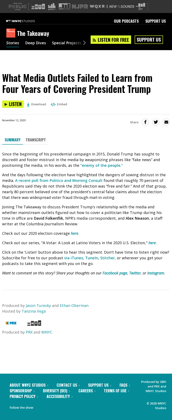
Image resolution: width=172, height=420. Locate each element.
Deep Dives (35, 43)
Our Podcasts (126, 21)
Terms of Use (115, 390)
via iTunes (73, 257)
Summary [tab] (13, 139)
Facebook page (115, 272)
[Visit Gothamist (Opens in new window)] (52, 6)
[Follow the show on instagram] (55, 406)
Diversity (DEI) (55, 390)
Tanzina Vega (34, 311)
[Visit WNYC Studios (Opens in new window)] (64, 6)
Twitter (135, 272)
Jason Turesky (38, 305)
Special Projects (66, 43)
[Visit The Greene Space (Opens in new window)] (140, 6)
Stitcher (107, 257)
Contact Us (67, 385)
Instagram (155, 272)
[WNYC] (34, 324)
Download (38, 104)
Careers (85, 390)
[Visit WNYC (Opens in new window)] (38, 6)
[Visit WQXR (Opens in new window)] (99, 7)
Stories (12, 43)
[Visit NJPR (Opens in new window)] (80, 6)
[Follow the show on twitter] (47, 406)
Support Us (155, 21)
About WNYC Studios (28, 385)
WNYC (46, 332)
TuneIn (91, 257)
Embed (62, 104)
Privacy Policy (22, 396)
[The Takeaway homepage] (11, 33)
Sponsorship (21, 390)
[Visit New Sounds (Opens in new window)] (121, 6)
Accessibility (58, 396)
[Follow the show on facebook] (39, 406)
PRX (29, 332)
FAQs (123, 385)
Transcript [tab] (36, 139)
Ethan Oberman (74, 305)
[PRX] (11, 324)
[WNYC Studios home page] (25, 21)
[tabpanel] (86, 213)
